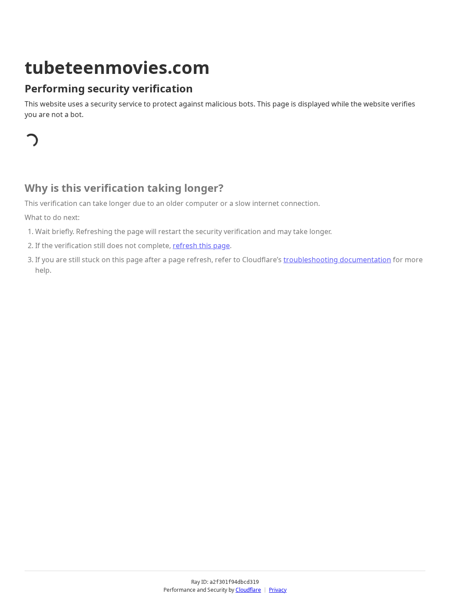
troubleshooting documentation (337, 259)
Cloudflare (248, 590)
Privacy (278, 590)
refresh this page (201, 245)
